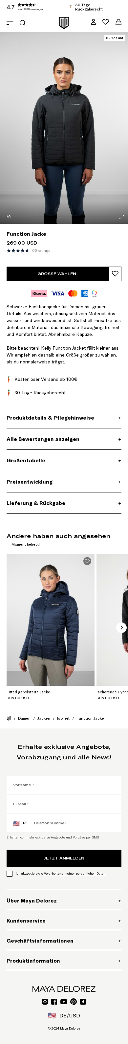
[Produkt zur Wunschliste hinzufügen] (115, 274)
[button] (56, 7)
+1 (20, 823)
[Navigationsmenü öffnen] (10, 23)
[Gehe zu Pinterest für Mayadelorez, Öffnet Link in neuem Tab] (73, 1001)
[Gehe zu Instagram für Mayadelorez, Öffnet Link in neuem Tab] (45, 1002)
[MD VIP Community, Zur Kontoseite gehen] (93, 21)
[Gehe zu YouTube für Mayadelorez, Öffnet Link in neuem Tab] (63, 1001)
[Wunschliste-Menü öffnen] (106, 21)
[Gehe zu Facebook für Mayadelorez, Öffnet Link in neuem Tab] (54, 1002)
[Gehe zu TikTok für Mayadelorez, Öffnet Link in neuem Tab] (83, 1002)
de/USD (64, 1015)
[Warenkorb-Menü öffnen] (118, 22)
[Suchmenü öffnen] (22, 22)
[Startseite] (9, 718)
